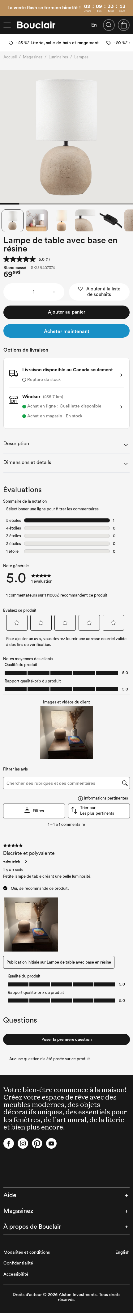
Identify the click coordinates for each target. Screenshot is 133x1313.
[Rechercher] (109, 25)
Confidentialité (18, 1263)
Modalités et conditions (26, 1252)
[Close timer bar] (129, 3)
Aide (9, 1195)
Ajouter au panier (66, 312)
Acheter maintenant (66, 331)
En (94, 25)
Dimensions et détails (27, 462)
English (122, 1252)
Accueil (10, 57)
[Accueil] (36, 25)
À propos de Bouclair (32, 1227)
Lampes (81, 57)
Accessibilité (15, 1274)
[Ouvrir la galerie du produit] (66, 137)
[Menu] (7, 25)
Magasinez (32, 57)
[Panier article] (124, 25)
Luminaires (58, 57)
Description (16, 443)
